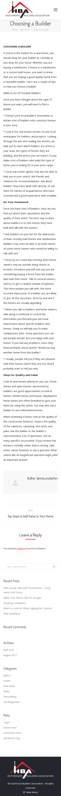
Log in (6, 722)
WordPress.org (11, 738)
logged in (21, 548)
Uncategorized (11, 702)
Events (7, 680)
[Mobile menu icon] (56, 10)
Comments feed (12, 732)
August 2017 (10, 655)
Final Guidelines (11, 613)
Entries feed (9, 727)
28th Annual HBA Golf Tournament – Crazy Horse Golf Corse (26, 590)
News (6, 691)
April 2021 (8, 649)
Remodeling (9, 696)
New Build (9, 686)
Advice (7, 675)
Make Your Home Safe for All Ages (22, 597)
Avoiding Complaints (14, 603)
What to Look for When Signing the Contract (27, 608)
